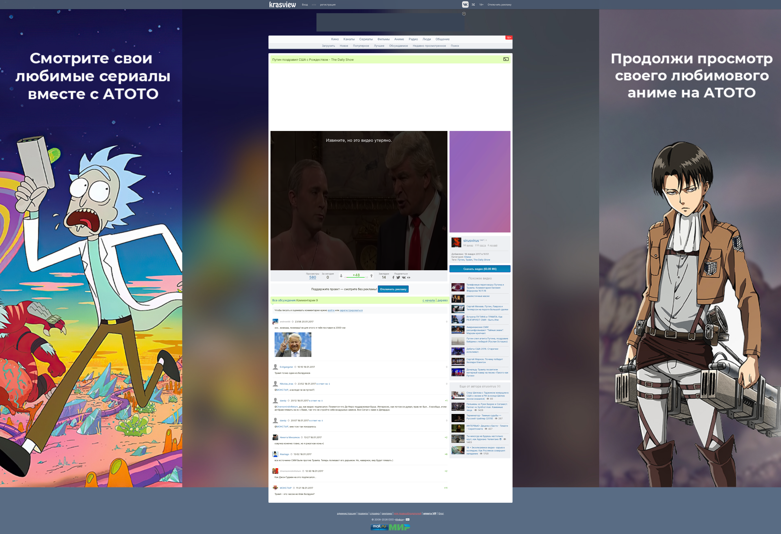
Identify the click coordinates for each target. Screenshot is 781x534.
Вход (305, 4)
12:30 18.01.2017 (314, 471)
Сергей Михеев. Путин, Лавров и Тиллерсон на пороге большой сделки (487, 308)
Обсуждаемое (398, 45)
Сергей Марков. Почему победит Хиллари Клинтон (485, 361)
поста (483, 245)
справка (375, 513)
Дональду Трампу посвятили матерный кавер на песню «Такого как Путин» (487, 372)
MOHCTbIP (282, 389)
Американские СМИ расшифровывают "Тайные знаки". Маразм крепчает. (485, 330)
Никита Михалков (290, 437)
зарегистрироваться (351, 310)
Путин (461, 259)
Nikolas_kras (286, 383)
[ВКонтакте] (403, 277)
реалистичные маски (478, 296)
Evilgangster (286, 366)
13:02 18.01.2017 (302, 454)
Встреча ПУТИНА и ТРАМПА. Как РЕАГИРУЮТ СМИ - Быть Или (484, 318)
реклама (387, 513)
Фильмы (383, 39)
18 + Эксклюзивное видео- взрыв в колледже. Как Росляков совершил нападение (486, 450)
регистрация (328, 4)
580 (312, 277)
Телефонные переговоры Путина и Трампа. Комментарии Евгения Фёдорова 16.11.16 (485, 287)
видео (470, 245)
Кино (335, 39)
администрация (346, 513)
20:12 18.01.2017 (300, 400)
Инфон (399, 519)
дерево (442, 300)
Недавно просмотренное (429, 45)
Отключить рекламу (500, 4)
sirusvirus (471, 240)
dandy (283, 400)
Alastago (284, 454)
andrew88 (285, 321)
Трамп (469, 259)
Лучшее (379, 45)
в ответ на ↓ (323, 383)
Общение (443, 39)
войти (331, 310)
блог (441, 513)
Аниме (399, 39)
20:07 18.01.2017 (300, 420)
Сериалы (366, 39)
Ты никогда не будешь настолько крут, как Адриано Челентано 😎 (485, 438)
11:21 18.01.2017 (304, 487)
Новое (344, 45)
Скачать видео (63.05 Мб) (480, 269)
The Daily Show (481, 259)
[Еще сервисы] (409, 277)
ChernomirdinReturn (287, 406)
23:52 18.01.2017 (307, 383)
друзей (493, 245)
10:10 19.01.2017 (306, 366)
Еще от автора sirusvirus (480, 386)
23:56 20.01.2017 (304, 321)
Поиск (455, 45)
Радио (413, 39)
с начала (429, 300)
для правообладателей (407, 513)
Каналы (349, 39)
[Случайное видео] (473, 4)
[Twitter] (398, 277)
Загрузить (328, 45)
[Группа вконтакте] (465, 6)
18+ (481, 4)
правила (363, 513)
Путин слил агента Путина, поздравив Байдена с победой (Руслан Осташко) (487, 340)
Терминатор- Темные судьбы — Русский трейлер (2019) (484, 417)
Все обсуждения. (284, 300)
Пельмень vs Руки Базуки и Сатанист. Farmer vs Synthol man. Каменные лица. (487, 407)
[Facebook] (393, 277)
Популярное (361, 45)
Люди (427, 39)
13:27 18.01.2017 (313, 437)
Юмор (467, 256)
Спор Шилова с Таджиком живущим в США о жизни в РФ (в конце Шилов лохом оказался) (487, 395)
